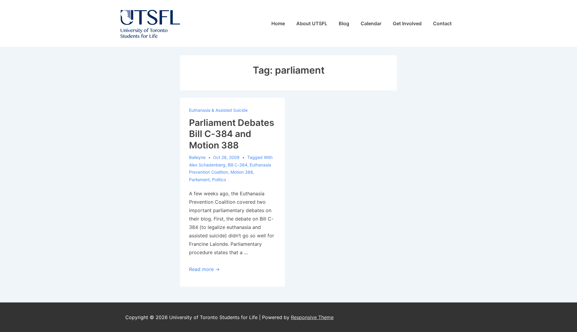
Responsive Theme (312, 317)
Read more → (204, 269)
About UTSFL (311, 23)
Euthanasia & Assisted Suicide (218, 110)
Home (278, 23)
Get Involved (407, 23)
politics (219, 179)
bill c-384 (237, 164)
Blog (344, 23)
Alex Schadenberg (207, 164)
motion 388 (241, 172)
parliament (199, 179)
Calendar (371, 23)
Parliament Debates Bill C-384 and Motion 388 (231, 134)
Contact (442, 23)
